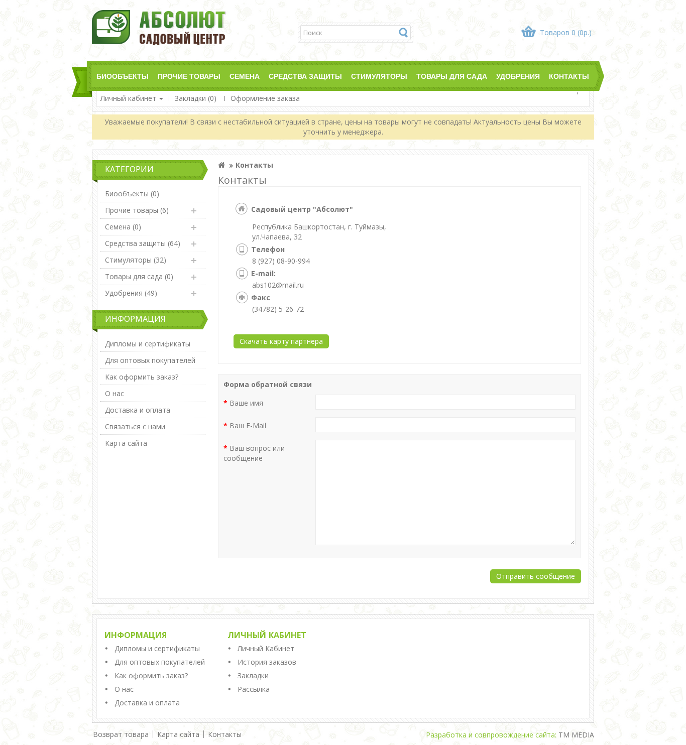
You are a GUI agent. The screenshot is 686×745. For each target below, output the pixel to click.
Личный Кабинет (266, 648)
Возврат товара (121, 734)
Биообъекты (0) (132, 193)
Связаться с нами (135, 426)
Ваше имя (246, 403)
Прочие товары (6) (137, 210)
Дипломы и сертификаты (147, 343)
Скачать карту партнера (281, 341)
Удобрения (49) (131, 293)
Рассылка (254, 689)
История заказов (267, 662)
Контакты (569, 76)
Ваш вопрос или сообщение (254, 453)
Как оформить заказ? (141, 377)
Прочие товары (189, 76)
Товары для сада (451, 76)
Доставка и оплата (137, 410)
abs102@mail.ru (278, 285)
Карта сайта (126, 443)
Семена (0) (123, 226)
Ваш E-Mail (248, 425)
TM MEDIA (576, 734)
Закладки (253, 675)
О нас (114, 393)
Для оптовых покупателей (150, 360)
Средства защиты (305, 76)
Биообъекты (122, 76)
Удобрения (518, 76)
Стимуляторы (379, 76)
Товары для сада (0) (139, 276)
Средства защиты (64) (142, 243)
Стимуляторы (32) (135, 260)
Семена (245, 76)
